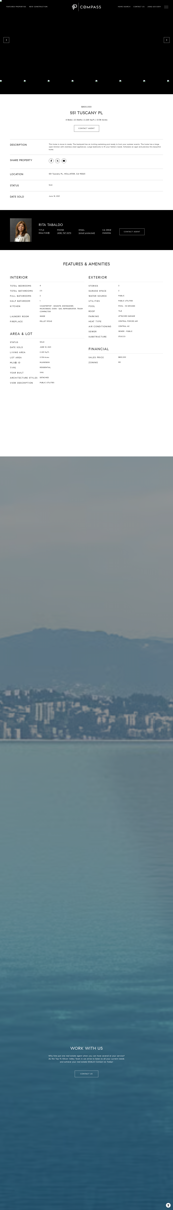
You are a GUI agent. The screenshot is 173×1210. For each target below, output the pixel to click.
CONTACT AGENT (132, 232)
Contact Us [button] (86, 1074)
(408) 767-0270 (64, 233)
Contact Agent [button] (86, 128)
